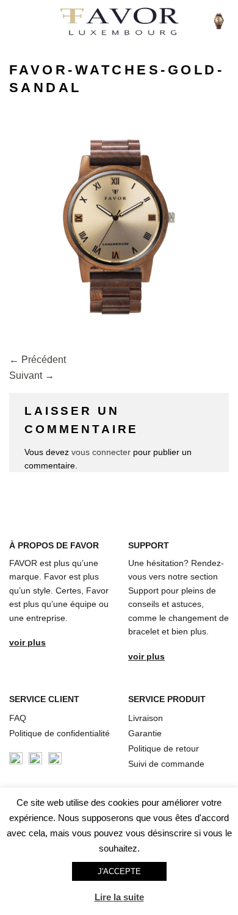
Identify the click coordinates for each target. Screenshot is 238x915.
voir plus (27, 642)
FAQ (17, 718)
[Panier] (219, 21)
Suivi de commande (166, 764)
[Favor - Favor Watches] (119, 21)
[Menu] (16, 21)
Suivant (31, 375)
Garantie (145, 733)
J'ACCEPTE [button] (119, 871)
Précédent (37, 359)
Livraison (145, 718)
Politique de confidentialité (59, 733)
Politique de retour (163, 748)
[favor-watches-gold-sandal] (119, 227)
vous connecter (101, 452)
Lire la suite (119, 897)
